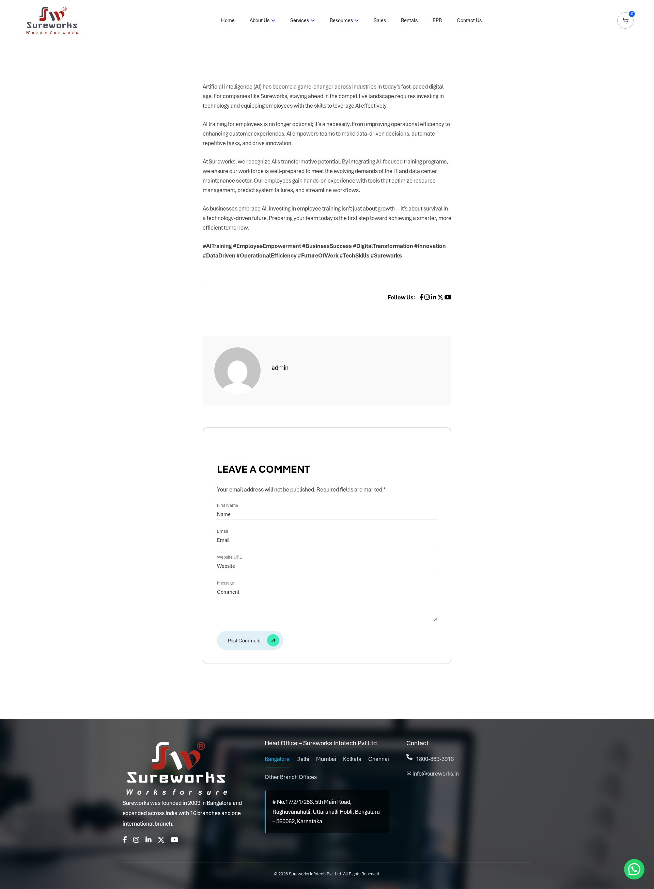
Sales (380, 20)
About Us (259, 20)
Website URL (229, 557)
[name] (250, 640)
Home (228, 20)
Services (299, 20)
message (225, 583)
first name (227, 505)
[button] (634, 869)
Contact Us (469, 20)
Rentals (409, 20)
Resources (341, 20)
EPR (437, 20)
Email (222, 531)
